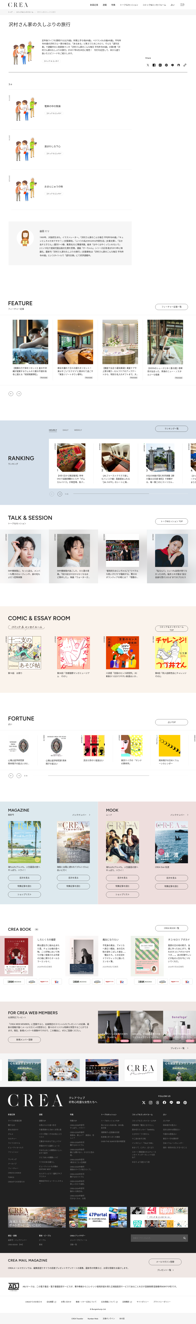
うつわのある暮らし (47, 1162)
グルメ (10, 1134)
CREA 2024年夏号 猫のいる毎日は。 (77, 1190)
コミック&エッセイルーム (154, 5)
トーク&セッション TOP (172, 521)
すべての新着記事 (15, 1121)
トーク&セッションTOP (110, 1121)
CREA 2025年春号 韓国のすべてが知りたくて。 (81, 1168)
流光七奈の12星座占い (171, 1130)
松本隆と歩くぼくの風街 (110, 1137)
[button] (11, 394)
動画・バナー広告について (86, 1302)
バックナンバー (79, 814)
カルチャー (12, 1139)
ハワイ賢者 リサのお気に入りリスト (50, 1135)
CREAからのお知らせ (16, 1182)
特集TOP (73, 1121)
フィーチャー (13, 1168)
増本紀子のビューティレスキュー (51, 1182)
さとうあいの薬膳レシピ (48, 1158)
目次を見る (25, 877)
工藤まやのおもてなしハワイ (50, 1141)
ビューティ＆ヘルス (15, 1148)
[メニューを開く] (182, 5)
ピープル (42, 1240)
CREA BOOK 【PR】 (16, 1245)
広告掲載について (108, 1302)
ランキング (12, 1159)
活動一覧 (73, 1245)
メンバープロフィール (78, 1240)
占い (173, 5)
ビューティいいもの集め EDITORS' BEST (48, 1168)
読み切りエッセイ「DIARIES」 (144, 1130)
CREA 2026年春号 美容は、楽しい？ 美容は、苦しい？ (82, 1135)
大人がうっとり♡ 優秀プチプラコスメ (50, 1175)
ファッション (13, 1152)
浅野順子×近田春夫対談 (110, 1132)
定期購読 (125, 1302)
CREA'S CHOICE (14, 1173)
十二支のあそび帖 (139, 1139)
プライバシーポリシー (162, 1302)
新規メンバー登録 (24, 1039)
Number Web (93, 1319)
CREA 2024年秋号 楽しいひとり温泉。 (78, 1182)
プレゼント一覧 (177, 1048)
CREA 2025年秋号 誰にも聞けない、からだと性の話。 (82, 1152)
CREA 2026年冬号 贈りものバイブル (77, 1143)
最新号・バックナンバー (17, 1240)
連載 (105, 5)
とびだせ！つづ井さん (140, 1134)
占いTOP (172, 722)
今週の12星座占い (170, 1134)
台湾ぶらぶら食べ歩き (47, 1125)
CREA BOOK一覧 (171, 928)
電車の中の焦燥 (52, 106)
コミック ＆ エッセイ (53, 113)
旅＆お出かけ (13, 1130)
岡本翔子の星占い (170, 1125)
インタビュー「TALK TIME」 (143, 1143)
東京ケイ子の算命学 (170, 1139)
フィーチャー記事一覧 (172, 306)
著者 (40, 1245)
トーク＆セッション (129, 5)
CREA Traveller (77, 1319)
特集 (113, 5)
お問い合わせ (66, 1302)
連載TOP (42, 1121)
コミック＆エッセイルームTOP (172, 628)
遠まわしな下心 (52, 146)
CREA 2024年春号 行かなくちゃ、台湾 (78, 1197)
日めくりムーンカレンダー (173, 1143)
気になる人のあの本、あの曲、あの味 (113, 1126)
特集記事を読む (25, 886)
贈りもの (11, 1125)
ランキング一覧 (172, 428)
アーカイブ (12, 1164)
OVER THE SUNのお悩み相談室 (113, 1141)
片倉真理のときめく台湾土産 (50, 1130)
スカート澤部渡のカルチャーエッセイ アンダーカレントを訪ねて (144, 1155)
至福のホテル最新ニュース (49, 1146)
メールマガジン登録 (165, 1262)
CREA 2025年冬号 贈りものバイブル (77, 1175)
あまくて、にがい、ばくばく (143, 1148)
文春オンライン (109, 1319)
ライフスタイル (14, 1143)
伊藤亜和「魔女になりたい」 (143, 1125)
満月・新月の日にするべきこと (175, 1148)
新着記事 (94, 5)
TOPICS (11, 1177)
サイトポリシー (143, 1302)
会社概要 (50, 1302)
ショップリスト (25, 894)
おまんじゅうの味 (53, 186)
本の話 (122, 1319)
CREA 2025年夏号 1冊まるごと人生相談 (78, 1161)
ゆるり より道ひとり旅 (141, 1162)
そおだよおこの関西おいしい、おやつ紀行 (51, 1151)
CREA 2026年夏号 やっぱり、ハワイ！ (78, 1126)
